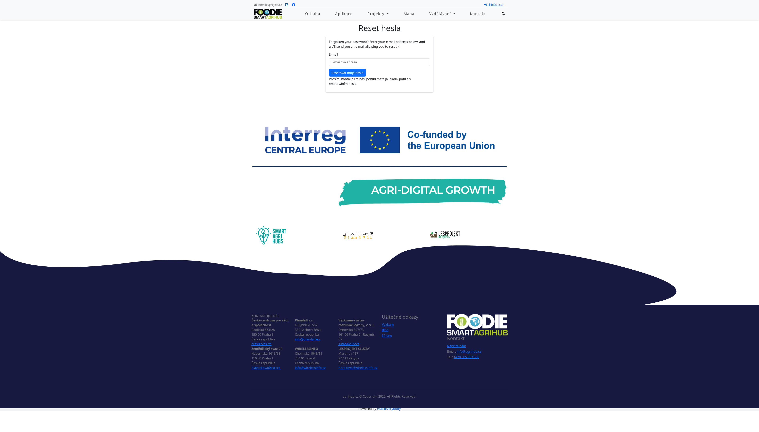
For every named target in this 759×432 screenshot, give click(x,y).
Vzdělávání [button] (440, 13)
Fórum (387, 335)
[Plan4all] (358, 235)
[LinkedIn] (286, 4)
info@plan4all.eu (308, 339)
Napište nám (456, 346)
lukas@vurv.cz (348, 344)
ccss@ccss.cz (261, 344)
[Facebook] (293, 4)
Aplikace (344, 13)
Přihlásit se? (495, 5)
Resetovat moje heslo (347, 73)
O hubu (312, 13)
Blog (385, 330)
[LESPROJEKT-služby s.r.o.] (445, 235)
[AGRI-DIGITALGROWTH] (379, 166)
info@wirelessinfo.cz (310, 368)
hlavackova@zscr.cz (266, 368)
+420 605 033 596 (466, 357)
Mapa (409, 13)
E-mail (333, 54)
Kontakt (478, 13)
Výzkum (388, 324)
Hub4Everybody (389, 408)
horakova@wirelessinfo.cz (358, 368)
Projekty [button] (376, 13)
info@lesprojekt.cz (269, 5)
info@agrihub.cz (469, 351)
